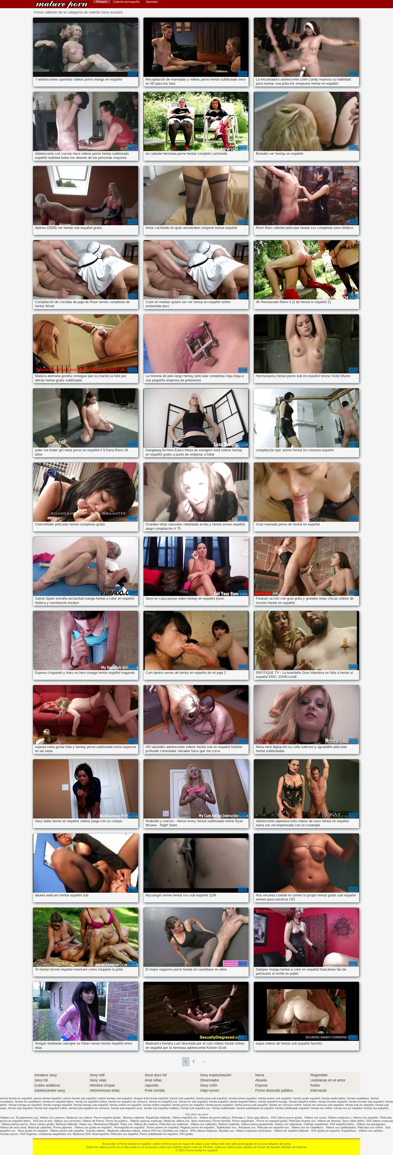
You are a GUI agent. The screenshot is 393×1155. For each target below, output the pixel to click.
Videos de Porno (93, 1120)
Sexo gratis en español (33, 1130)
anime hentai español (47, 1098)
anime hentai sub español (79, 1098)
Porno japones (63, 1127)
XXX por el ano (42, 1120)
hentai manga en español (25, 1104)
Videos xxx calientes (204, 1124)
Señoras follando (66, 1124)
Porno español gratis (107, 1117)
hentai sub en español (359, 1104)
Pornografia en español (129, 1127)
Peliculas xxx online (371, 1127)
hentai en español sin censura (127, 1101)
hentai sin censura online (285, 1104)
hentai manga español (57, 1104)
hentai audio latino (334, 1098)
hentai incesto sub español (366, 1101)
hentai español (218, 1101)
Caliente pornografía (126, 1)
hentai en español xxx (163, 1101)
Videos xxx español (366, 1117)
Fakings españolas (316, 1124)
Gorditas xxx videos (175, 1130)
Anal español (100, 1134)
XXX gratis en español (325, 1130)
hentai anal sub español (211, 1098)
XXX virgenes (28, 1134)
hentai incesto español (332, 1101)
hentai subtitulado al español (255, 1108)
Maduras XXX (82, 1134)
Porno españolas (243, 1120)
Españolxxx (349, 1130)
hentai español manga (272, 1101)
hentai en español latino (58, 1101)
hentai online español (157, 1104)
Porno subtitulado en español (159, 1134)
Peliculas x (238, 1117)
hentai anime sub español (274, 1098)
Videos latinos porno (15, 1124)
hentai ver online (321, 1108)
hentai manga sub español (91, 1104)
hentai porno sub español (251, 1104)
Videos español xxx (185, 1117)
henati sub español (182, 1098)
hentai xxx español (376, 1108)
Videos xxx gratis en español (93, 1127)
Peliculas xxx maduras (174, 1124)
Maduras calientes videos (123, 1130)
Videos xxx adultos (371, 1130)
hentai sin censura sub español (323, 1104)
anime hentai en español (16, 1098)
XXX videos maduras (379, 1120)
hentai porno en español (188, 1104)
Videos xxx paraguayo (371, 1124)
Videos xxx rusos (315, 1117)
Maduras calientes (40, 1127)
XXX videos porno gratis (287, 1117)
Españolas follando (158, 1117)
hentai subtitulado (223, 1108)
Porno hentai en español (61, 4)
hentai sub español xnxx (126, 1108)
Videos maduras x (339, 1117)
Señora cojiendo (228, 1124)
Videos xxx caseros (52, 1117)
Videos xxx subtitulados (341, 1127)
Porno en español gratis (271, 1120)
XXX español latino (342, 1124)
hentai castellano (358, 1098)
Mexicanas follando (106, 1124)
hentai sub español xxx (195, 1108)
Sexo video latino (353, 1120)
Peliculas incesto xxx (302, 1120)
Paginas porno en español (197, 1127)
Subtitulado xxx (227, 1127)
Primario (101, 1)
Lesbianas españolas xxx (55, 1134)
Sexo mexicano (201, 1120)
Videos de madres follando (291, 1130)
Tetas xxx (126, 1124)
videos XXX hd (151, 1130)
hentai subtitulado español (292, 1108)
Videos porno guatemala (257, 1124)
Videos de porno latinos (215, 1117)
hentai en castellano (28, 1101)
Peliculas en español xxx (273, 1127)
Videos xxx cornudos (67, 1120)
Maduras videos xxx (177, 1120)
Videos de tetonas (329, 1120)
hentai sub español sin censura (89, 1108)
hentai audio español (306, 1098)
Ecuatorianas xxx (27, 1117)
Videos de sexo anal (13, 1127)
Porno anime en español (162, 1127)
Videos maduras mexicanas (254, 1130)
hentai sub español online (50, 1108)
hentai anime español (242, 1098)
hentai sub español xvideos (161, 1108)
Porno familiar (221, 1120)
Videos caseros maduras (146, 1120)
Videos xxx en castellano (307, 1127)
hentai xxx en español (348, 1108)
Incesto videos (96, 1130)
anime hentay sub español (115, 1098)
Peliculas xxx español (124, 1134)
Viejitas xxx (7, 1117)
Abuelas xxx (226, 1130)
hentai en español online (91, 1101)
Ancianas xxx (246, 1127)
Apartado (152, 1)
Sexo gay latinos (258, 1117)
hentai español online (302, 1101)
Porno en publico (117, 1120)
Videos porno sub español (67, 1130)
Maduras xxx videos (79, 1117)
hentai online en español (125, 1104)
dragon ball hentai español (151, 1098)
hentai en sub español (193, 1101)
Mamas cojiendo (133, 1117)
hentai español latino (243, 1101)
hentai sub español (20, 1108)
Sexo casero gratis (42, 1124)
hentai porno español (219, 1104)
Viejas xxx (85, 1124)
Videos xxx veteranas (288, 1124)
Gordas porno (9, 1134)
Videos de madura (146, 1124)
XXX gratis (186, 1134)
